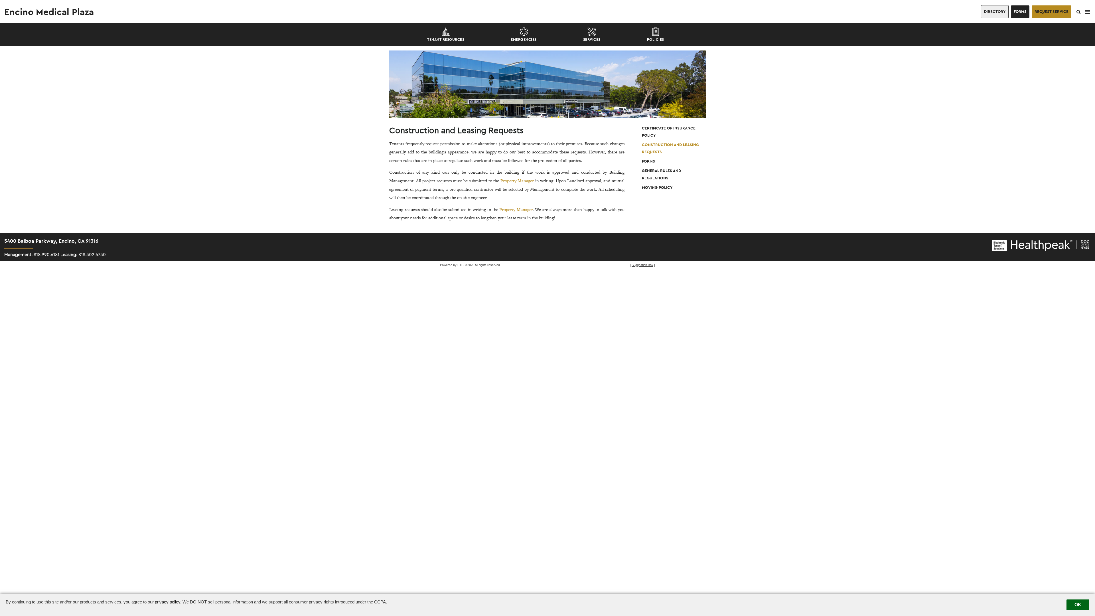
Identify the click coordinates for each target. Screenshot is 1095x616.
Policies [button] (655, 39)
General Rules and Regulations (661, 174)
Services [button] (592, 39)
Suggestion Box (642, 265)
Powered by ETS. (452, 265)
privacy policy (167, 601)
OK (1077, 604)
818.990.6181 (46, 254)
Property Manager (517, 181)
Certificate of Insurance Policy (668, 131)
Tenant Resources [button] (445, 39)
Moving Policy (657, 188)
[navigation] (1087, 12)
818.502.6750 (92, 254)
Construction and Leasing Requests (670, 148)
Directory (994, 12)
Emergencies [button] (524, 39)
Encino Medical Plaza (49, 12)
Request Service (1051, 12)
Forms (1020, 12)
